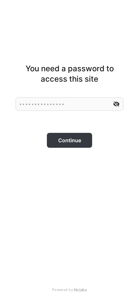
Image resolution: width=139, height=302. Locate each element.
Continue (69, 140)
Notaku (80, 289)
